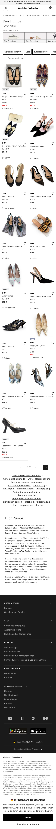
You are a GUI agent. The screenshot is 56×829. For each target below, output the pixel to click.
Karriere (8, 703)
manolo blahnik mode (14, 479)
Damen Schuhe (32, 15)
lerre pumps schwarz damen (28, 505)
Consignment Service (14, 612)
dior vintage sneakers (19, 485)
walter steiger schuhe (39, 479)
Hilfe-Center (10, 673)
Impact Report (11, 699)
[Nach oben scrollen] (45, 467)
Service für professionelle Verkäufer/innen (25, 659)
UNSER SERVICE (12, 603)
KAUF (6, 621)
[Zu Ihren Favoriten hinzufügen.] (24, 93)
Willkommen (9, 15)
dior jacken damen (12, 501)
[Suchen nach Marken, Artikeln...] (5, 8)
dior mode (8, 488)
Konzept (8, 607)
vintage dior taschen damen (26, 498)
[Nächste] (35, 467)
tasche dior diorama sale (37, 501)
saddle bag (39, 485)
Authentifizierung (12, 629)
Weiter (28, 817)
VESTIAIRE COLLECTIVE (15, 686)
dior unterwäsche (26, 495)
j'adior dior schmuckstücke (27, 492)
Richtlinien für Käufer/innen (18, 633)
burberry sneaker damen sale (26, 482)
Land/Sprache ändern (28, 824)
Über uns (8, 691)
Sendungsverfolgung (14, 625)
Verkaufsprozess (12, 651)
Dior (20, 15)
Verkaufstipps (11, 647)
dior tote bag (43, 488)
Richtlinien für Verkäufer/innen (19, 655)
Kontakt (8, 677)
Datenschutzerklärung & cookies (27, 749)
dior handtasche (25, 488)
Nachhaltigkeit (11, 695)
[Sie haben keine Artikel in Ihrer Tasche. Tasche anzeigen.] (50, 8)
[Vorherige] (20, 467)
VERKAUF (8, 643)
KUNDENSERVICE (12, 669)
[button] (50, 8)
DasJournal (9, 707)
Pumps (45, 15)
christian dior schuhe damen (26, 475)
